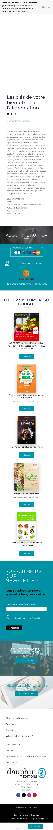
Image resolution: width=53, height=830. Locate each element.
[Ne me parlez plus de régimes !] (26, 418)
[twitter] (24, 795)
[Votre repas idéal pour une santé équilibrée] (26, 366)
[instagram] (29, 795)
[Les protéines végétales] (26, 464)
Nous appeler (26, 790)
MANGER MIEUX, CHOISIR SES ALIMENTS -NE (26, 544)
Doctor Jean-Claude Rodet (28, 498)
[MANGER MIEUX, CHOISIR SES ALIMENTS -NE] (26, 513)
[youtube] (35, 795)
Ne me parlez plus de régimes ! (26, 447)
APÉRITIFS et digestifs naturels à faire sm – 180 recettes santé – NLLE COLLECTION (26, 346)
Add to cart (35, 826)
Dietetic (25, 121)
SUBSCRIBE (14, 628)
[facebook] (18, 795)
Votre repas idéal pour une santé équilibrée (26, 396)
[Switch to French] (46, 7)
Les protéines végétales (26, 493)
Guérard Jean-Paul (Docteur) (28, 402)
